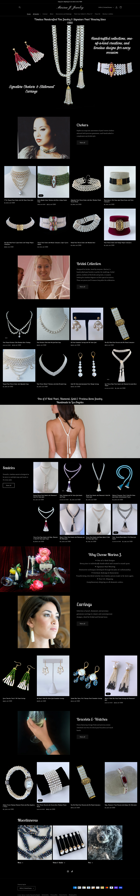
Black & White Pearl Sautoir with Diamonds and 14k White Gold (72, 538)
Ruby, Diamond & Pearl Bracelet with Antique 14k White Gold (121, 805)
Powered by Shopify (35, 895)
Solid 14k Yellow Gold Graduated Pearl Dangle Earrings (85, 384)
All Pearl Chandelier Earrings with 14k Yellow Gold (83, 342)
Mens (19, 863)
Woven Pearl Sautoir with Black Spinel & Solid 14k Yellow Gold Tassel (98, 538)
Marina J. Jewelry (26, 895)
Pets (89, 863)
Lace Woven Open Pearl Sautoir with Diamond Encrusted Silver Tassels (121, 384)
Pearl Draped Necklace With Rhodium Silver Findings (16, 342)
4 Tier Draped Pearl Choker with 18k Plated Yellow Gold (18, 200)
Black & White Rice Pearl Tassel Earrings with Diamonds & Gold (120, 699)
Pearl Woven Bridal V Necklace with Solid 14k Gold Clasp (51, 384)
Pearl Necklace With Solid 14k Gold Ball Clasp (49, 342)
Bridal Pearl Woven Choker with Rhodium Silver (83, 242)
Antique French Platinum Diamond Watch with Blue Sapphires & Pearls (19, 805)
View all (82, 143)
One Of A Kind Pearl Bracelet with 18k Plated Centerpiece (119, 342)
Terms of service (63, 895)
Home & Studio (58, 863)
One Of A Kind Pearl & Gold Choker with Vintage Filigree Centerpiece (19, 243)
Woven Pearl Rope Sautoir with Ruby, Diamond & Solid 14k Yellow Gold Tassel (45, 538)
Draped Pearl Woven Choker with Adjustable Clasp (16, 384)
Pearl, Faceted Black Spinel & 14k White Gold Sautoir (124, 538)
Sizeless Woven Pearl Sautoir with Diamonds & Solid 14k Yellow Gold (45, 496)
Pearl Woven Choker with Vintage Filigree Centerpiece (118, 242)
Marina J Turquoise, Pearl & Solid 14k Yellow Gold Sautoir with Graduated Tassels (123, 496)
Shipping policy (73, 895)
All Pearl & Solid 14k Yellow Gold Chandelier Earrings (50, 698)
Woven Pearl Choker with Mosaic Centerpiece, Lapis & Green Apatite (53, 243)
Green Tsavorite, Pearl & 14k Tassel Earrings (14, 698)
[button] (20, 7)
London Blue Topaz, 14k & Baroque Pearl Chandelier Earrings (86, 698)
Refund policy (45, 895)
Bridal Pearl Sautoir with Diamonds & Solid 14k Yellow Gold (98, 496)
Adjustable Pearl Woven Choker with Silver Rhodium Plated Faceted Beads (86, 201)
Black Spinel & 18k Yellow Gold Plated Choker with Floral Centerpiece (118, 201)
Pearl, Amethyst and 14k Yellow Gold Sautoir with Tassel (71, 496)
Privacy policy (53, 895)
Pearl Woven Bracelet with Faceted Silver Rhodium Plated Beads (51, 805)
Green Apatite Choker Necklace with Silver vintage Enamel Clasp (52, 201)
